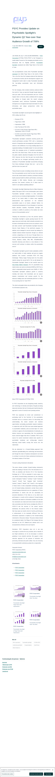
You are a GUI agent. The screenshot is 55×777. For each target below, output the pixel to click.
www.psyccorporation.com (19, 552)
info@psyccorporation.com (19, 556)
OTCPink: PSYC (37, 642)
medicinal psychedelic (17, 645)
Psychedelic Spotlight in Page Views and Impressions (19, 631)
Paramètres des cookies (7, 774)
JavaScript (5, 671)
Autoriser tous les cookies (36, 774)
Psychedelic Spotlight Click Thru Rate (35, 597)
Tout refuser (48, 774)
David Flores (36, 645)
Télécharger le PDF (7, 664)
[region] (27, 772)
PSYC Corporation (19, 567)
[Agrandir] (41, 322)
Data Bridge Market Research (20, 264)
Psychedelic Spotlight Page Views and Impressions (19, 604)
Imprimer (4, 662)
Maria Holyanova (16, 647)
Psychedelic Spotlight (27, 642)
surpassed (15, 74)
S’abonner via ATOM (7, 669)
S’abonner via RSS (7, 667)
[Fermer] (52, 769)
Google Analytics (28, 645)
